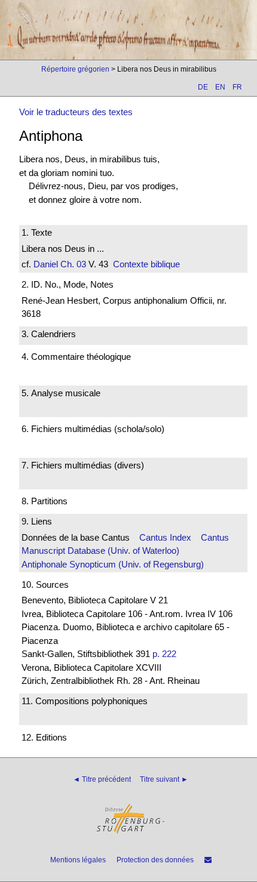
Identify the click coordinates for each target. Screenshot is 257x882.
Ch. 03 (72, 264)
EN (220, 87)
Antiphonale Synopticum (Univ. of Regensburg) (113, 564)
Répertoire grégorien (75, 69)
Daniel (45, 264)
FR (237, 87)
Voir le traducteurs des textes (76, 112)
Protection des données (155, 860)
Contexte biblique (146, 264)
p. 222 (164, 654)
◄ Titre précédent (102, 779)
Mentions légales (78, 860)
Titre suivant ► (164, 779)
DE (203, 87)
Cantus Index (165, 537)
